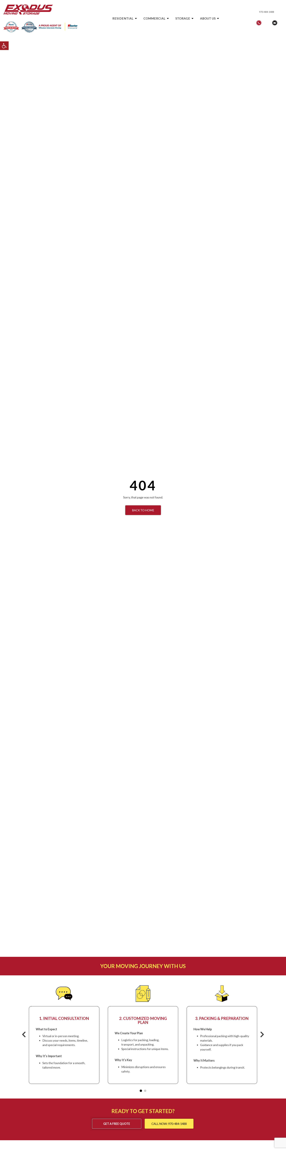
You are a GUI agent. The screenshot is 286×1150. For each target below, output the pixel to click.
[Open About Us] (217, 18)
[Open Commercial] (167, 18)
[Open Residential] (135, 18)
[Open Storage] (192, 18)
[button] (4, 45)
